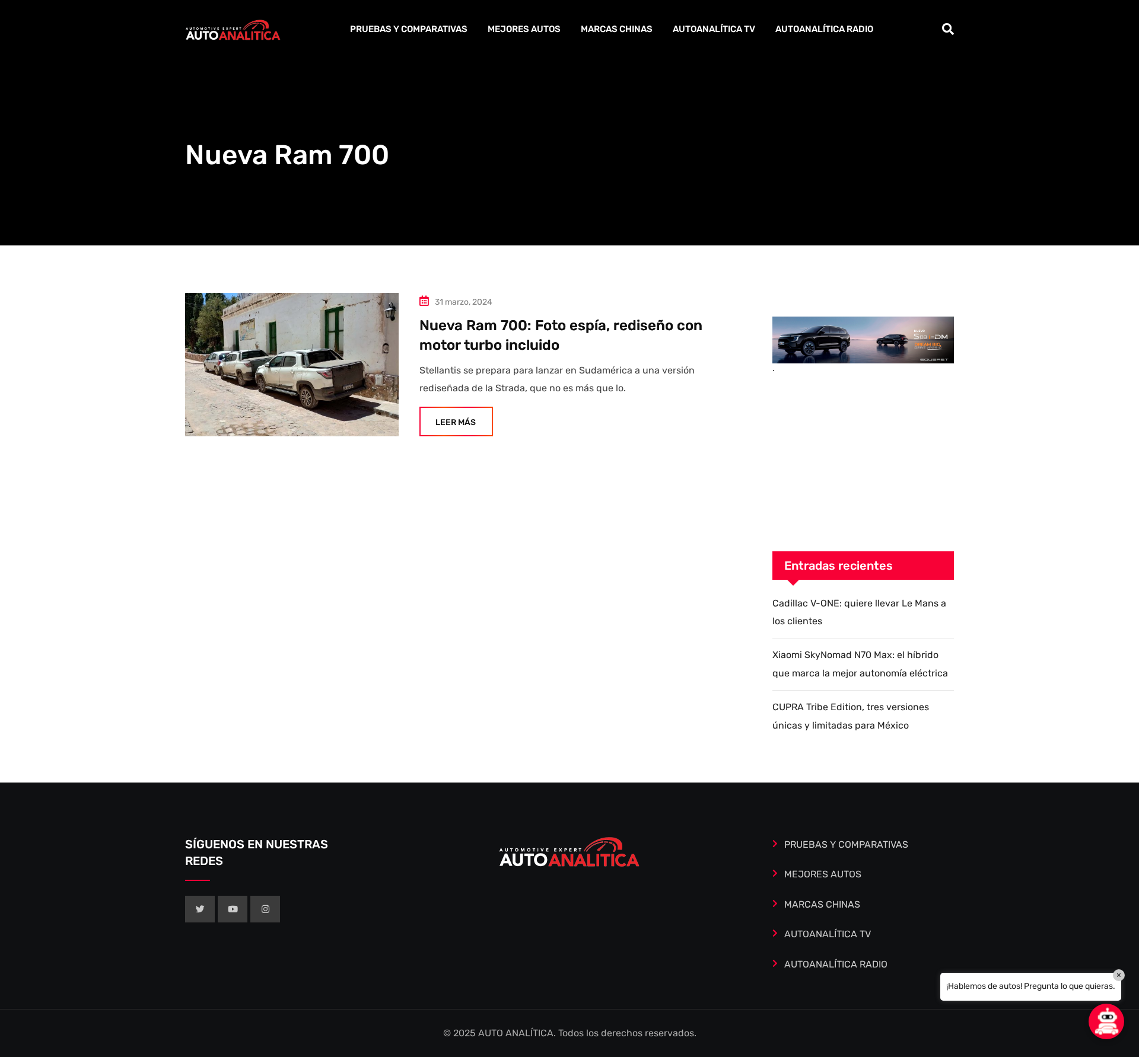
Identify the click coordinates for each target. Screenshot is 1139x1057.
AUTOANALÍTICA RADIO (824, 29)
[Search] (948, 29)
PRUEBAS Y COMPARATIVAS (408, 29)
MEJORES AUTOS (524, 29)
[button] (1106, 1021)
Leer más (455, 422)
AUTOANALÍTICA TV (714, 29)
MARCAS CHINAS (617, 29)
